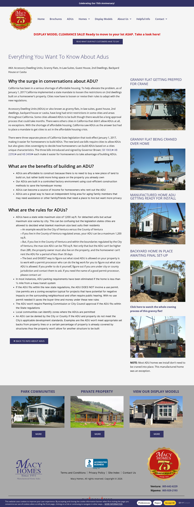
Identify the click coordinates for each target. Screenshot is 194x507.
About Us (123, 19)
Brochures (56, 19)
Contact (159, 19)
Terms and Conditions (73, 472)
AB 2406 (26, 154)
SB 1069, (107, 150)
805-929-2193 (169, 490)
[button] (84, 19)
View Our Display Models (156, 391)
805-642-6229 (169, 486)
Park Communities (38, 391)
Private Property (97, 391)
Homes (83, 19)
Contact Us (129, 472)
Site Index (114, 472)
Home (41, 19)
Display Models (103, 19)
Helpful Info (143, 19)
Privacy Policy (97, 472)
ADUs (70, 19)
